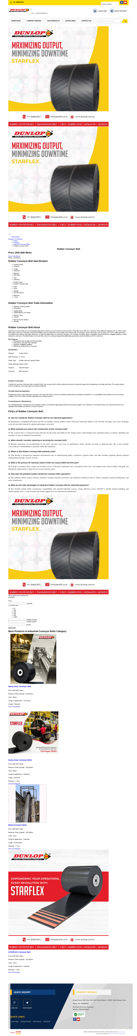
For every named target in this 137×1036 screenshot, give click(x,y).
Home (16, 241)
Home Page (16, 21)
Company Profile (34, 21)
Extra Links (71, 21)
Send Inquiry (15, 237)
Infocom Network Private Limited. (117, 1033)
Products (16, 242)
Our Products (53, 21)
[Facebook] (121, 3)
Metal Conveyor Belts (17, 825)
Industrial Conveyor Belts (22, 244)
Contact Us (86, 21)
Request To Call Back (15, 239)
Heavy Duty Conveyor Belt (19, 686)
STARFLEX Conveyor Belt (19, 952)
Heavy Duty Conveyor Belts (20, 760)
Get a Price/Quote (14, 256)
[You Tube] (125, 3)
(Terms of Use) (121, 1031)
